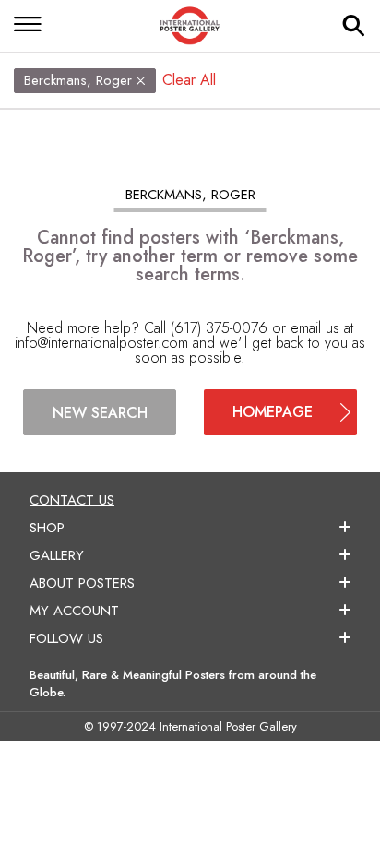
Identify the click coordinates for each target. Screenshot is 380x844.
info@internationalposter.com (101, 342)
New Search (100, 412)
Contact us (72, 500)
